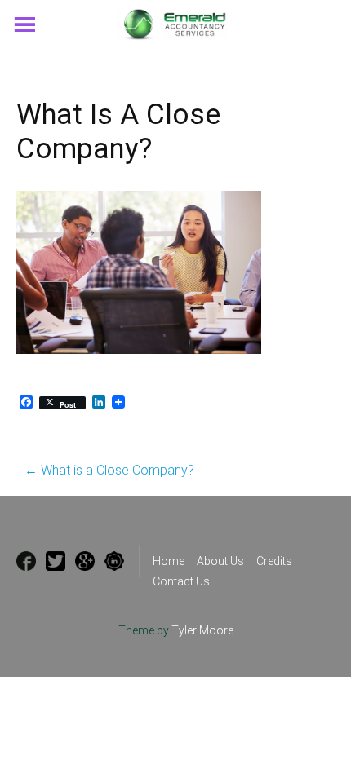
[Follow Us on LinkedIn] (114, 561)
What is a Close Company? (109, 470)
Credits (274, 561)
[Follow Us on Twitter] (55, 561)
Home (168, 561)
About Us (220, 561)
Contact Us (181, 581)
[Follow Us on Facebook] (26, 561)
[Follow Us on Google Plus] (85, 561)
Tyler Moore (202, 630)
